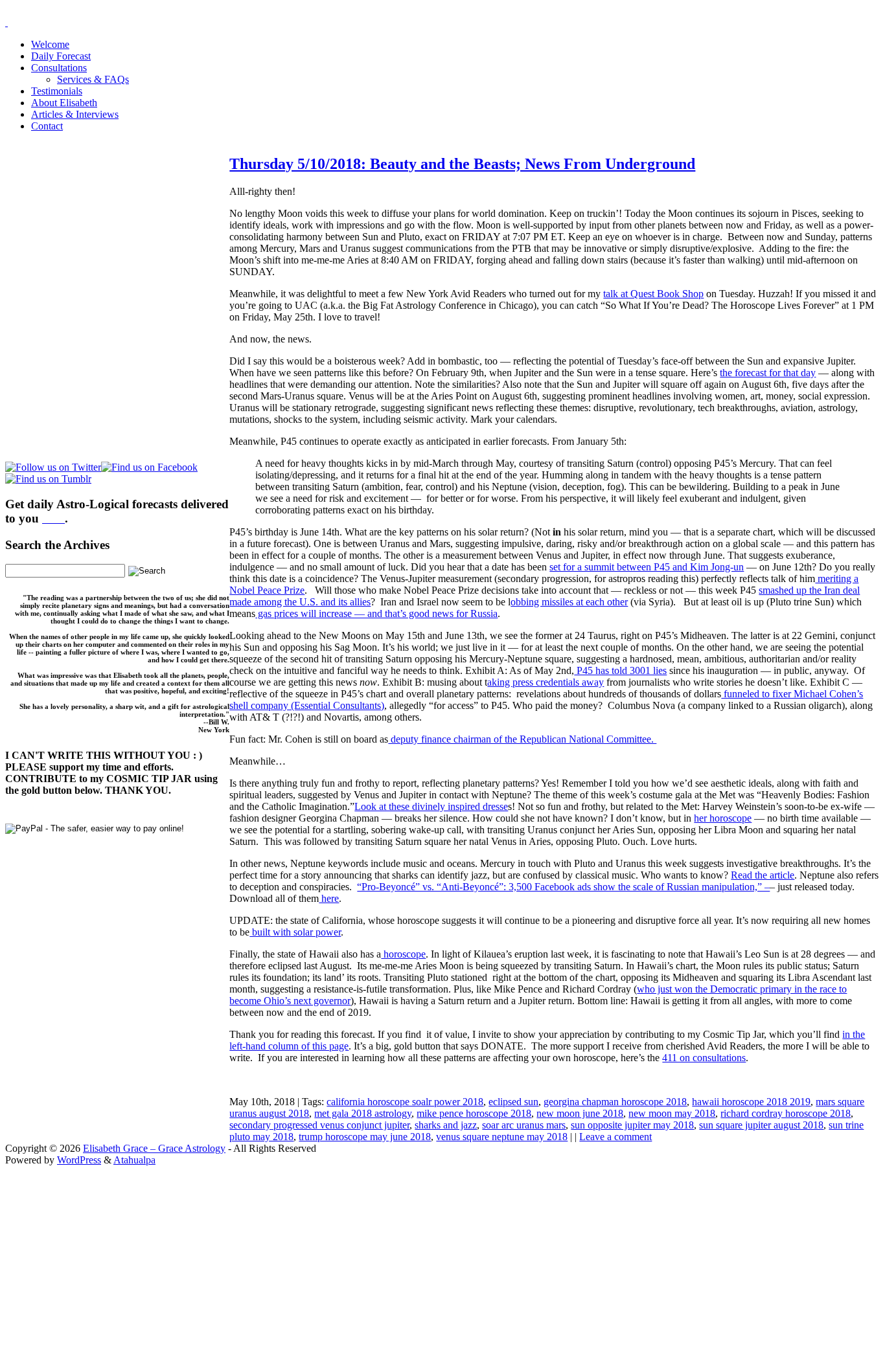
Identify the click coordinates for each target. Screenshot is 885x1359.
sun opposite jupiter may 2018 (632, 1124)
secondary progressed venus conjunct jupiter (319, 1124)
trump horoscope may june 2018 (365, 1136)
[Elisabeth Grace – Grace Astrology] (6, 22)
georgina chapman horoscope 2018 (615, 1101)
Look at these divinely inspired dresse (431, 806)
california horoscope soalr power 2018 (405, 1101)
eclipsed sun (513, 1101)
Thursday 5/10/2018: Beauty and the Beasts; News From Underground (462, 163)
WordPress (79, 1159)
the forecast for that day (768, 372)
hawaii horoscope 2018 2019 (751, 1101)
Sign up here (345, 1247)
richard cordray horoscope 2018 (785, 1113)
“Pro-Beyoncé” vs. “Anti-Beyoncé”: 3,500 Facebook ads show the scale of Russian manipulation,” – (563, 886)
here (329, 898)
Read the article (762, 875)
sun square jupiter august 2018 (761, 1124)
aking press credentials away (545, 682)
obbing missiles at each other (569, 601)
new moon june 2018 (579, 1113)
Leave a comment (615, 1136)
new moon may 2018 (671, 1113)
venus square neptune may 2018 (502, 1136)
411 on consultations (704, 1057)
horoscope (403, 954)
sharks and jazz (446, 1124)
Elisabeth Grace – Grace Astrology (154, 1148)
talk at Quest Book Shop (653, 293)
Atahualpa (134, 1159)
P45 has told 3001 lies (620, 670)
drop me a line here (577, 1269)
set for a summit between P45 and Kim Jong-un (646, 566)
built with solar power (295, 932)
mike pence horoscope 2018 (474, 1113)
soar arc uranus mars (524, 1124)
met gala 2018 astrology (362, 1113)
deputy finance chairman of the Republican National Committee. (522, 739)
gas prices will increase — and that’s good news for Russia (376, 613)
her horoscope (723, 818)
